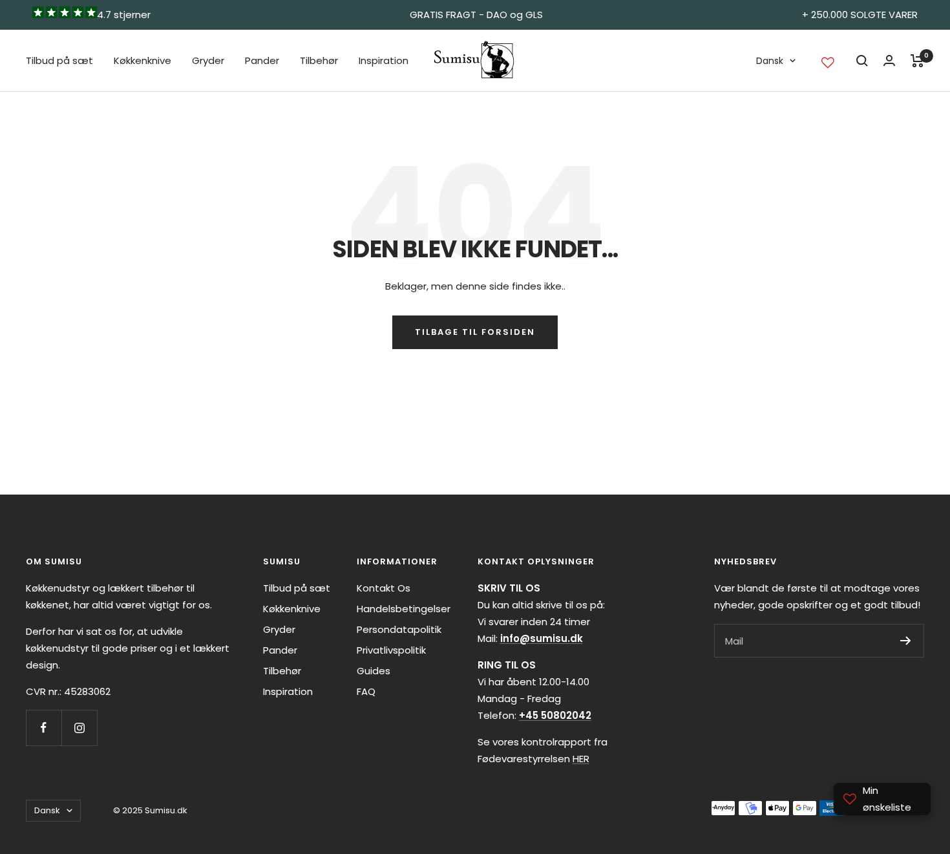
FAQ (366, 691)
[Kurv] (917, 60)
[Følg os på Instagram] (79, 727)
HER (581, 758)
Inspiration (383, 60)
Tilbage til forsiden (475, 332)
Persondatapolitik (399, 629)
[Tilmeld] (905, 640)
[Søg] (862, 61)
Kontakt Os (383, 588)
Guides (373, 671)
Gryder (208, 60)
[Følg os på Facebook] (43, 727)
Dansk (769, 60)
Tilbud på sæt (59, 60)
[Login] (889, 60)
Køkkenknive (142, 60)
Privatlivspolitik (391, 650)
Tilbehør (319, 60)
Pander (262, 60)
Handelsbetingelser (403, 608)
